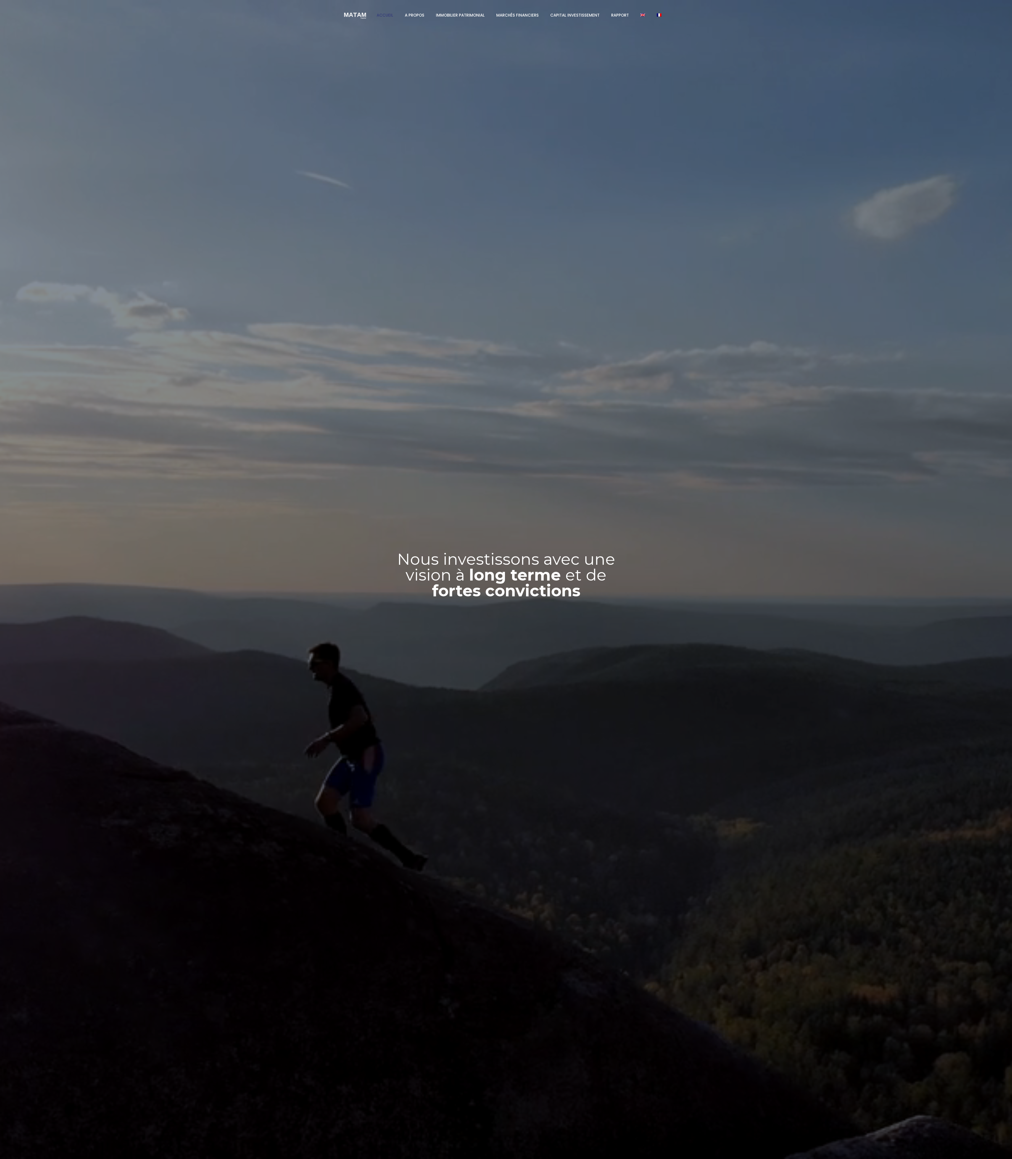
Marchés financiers (517, 15)
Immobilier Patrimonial (460, 15)
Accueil (385, 15)
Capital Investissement (575, 15)
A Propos (414, 15)
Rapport (620, 15)
